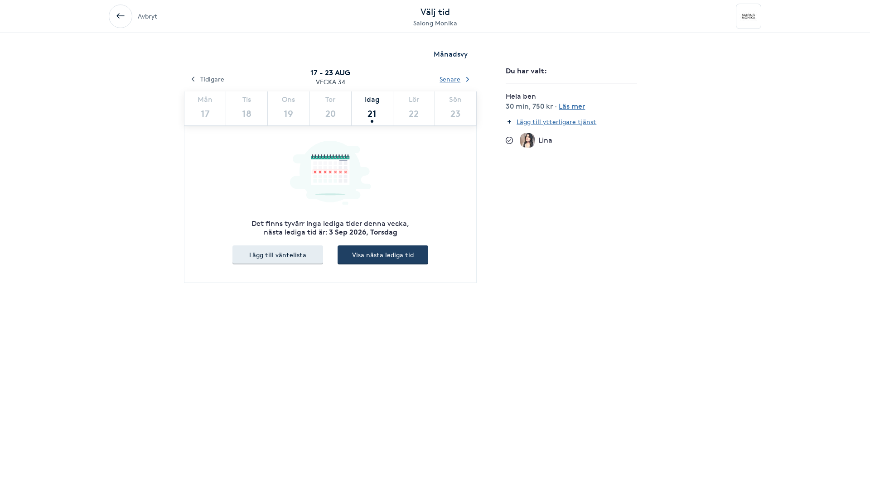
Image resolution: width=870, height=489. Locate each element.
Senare (450, 79)
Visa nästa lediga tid (383, 255)
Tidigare (212, 79)
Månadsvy (451, 54)
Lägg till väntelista (277, 255)
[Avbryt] (120, 16)
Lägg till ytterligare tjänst (556, 121)
